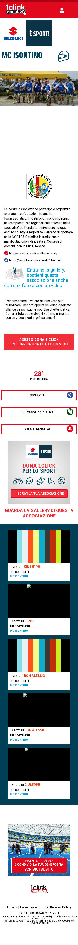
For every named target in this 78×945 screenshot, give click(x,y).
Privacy (12, 907)
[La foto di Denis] (39, 601)
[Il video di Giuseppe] (39, 546)
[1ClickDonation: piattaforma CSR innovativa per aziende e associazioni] (16, 15)
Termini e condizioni (34, 907)
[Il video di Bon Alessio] (39, 655)
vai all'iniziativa (37, 429)
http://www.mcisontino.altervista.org (33, 253)
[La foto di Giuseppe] (39, 764)
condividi (37, 395)
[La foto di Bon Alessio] (39, 710)
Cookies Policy (60, 907)
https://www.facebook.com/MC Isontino (35, 260)
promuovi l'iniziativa (37, 412)
